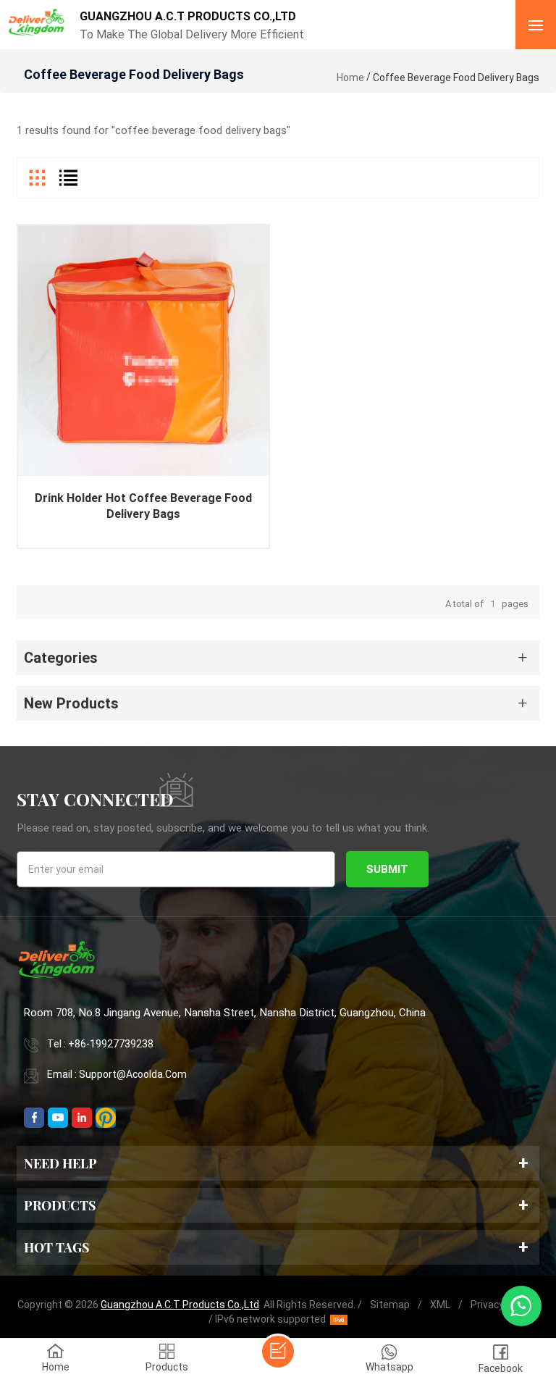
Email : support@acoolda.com (117, 1074)
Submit (387, 869)
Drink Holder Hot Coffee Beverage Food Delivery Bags (143, 506)
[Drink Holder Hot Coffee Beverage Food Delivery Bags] (143, 350)
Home (350, 77)
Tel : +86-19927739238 (100, 1044)
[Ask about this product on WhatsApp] (521, 1306)
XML (440, 1304)
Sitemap (390, 1304)
